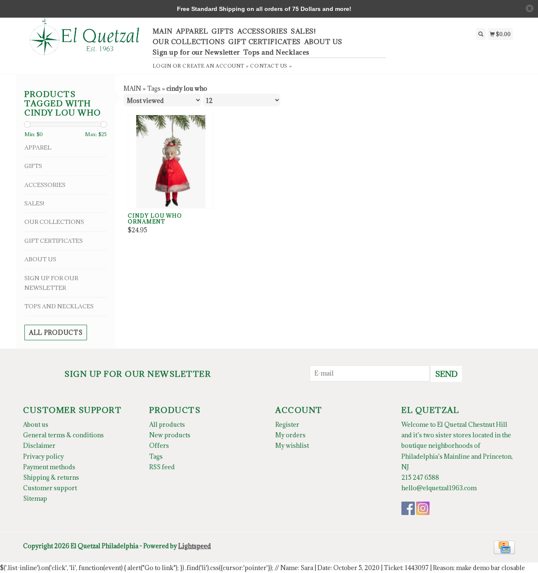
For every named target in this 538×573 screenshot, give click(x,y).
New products (169, 435)
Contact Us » (271, 66)
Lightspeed (194, 546)
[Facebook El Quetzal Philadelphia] (408, 508)
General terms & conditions (63, 435)
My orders (290, 435)
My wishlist (292, 445)
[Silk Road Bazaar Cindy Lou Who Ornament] (170, 161)
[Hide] (529, 8)
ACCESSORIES (262, 31)
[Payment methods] (504, 547)
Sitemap (35, 498)
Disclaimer (39, 445)
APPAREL (192, 31)
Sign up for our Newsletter (196, 52)
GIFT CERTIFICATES (264, 41)
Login (162, 66)
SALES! (303, 31)
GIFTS (222, 31)
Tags (154, 88)
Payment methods (49, 467)
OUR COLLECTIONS (189, 41)
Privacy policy (43, 456)
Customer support (50, 488)
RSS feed (162, 467)
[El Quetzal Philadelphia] (84, 41)
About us (35, 424)
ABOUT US (323, 41)
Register (287, 424)
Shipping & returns (51, 477)
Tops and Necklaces (276, 52)
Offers (159, 445)
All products (55, 332)
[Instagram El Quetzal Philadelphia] (423, 508)
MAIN (163, 31)
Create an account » (215, 66)
